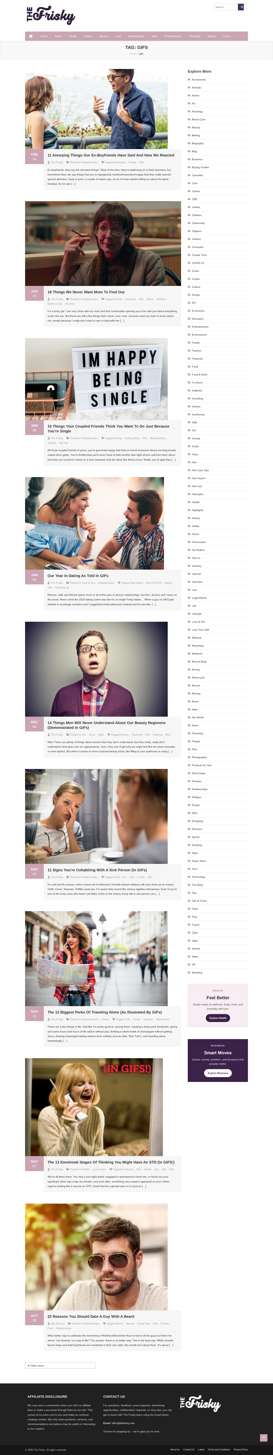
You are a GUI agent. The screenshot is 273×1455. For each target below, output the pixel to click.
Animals (196, 87)
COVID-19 (198, 262)
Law (194, 589)
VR (193, 964)
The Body (197, 884)
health (148, 1169)
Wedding (197, 972)
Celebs (88, 36)
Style (154, 36)
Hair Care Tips (200, 470)
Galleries (197, 390)
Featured (197, 358)
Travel (226, 36)
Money (196, 669)
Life (194, 605)
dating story (132, 438)
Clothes (196, 239)
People (196, 741)
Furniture (197, 382)
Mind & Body (199, 661)
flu (124, 877)
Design (196, 294)
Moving (196, 693)
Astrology (197, 111)
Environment (199, 334)
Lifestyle (197, 613)
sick (150, 877)
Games (196, 406)
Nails (195, 709)
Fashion (196, 350)
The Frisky (57, 162)
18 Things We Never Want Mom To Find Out (86, 292)
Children (197, 215)
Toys (194, 916)
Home (44, 36)
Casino (196, 191)
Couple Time (199, 254)
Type (195, 932)
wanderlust (162, 1019)
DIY (194, 302)
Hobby (195, 526)
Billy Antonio (58, 1323)
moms (150, 299)
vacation (148, 1019)
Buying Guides (200, 167)
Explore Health (217, 1018)
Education (198, 318)
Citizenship (198, 223)
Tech (194, 868)
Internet (196, 573)
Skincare (197, 829)
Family (196, 342)
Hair (194, 462)
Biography (198, 143)
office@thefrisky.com (123, 1423)
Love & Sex (88, 582)
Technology (198, 876)
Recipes (196, 781)
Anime (195, 95)
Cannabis (197, 175)
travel (136, 1019)
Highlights (197, 510)
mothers (161, 299)
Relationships (136, 36)
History (196, 518)
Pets (194, 749)
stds (171, 1169)
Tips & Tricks (199, 900)
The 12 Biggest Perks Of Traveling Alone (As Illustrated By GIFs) (105, 1012)
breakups (120, 162)
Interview (197, 581)
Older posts (37, 1365)
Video (195, 956)
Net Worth (198, 717)
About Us (175, 1449)
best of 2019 (153, 582)
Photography (199, 757)
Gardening (198, 414)
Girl (84, 734)
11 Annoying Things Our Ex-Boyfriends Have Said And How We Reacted (111, 155)
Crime (195, 270)
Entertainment (173, 36)
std (164, 1169)
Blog (194, 151)
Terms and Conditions (219, 1449)
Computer (198, 246)
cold (117, 877)
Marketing (198, 645)
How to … (197, 557)
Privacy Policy (241, 1449)
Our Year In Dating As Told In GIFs (78, 576)
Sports (195, 837)
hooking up (62, 587)
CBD (194, 199)
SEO (194, 813)
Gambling (197, 398)
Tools (195, 908)
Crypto (196, 278)
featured (130, 299)
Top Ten (63, 442)
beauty (125, 734)
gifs (141, 162)
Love (118, 36)
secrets (70, 303)
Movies (104, 36)
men (168, 734)
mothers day (55, 303)
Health (73, 36)
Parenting (194, 36)
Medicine (197, 653)
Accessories (199, 79)
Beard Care (198, 119)
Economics (198, 310)
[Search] (241, 7)
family (118, 299)
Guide (195, 446)
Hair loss (197, 486)
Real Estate (198, 773)
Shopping (197, 821)
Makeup (196, 637)
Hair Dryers (198, 478)
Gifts (194, 422)
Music (195, 701)
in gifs (141, 877)
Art (193, 103)
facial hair (143, 1323)
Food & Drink (199, 374)
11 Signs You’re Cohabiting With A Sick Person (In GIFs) (97, 870)
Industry (196, 565)
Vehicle (196, 948)
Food (195, 366)
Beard (119, 1323)
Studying (197, 844)
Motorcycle (198, 677)
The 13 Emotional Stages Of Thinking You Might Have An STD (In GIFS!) (111, 1162)
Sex (157, 1169)
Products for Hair (202, 765)
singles (52, 442)
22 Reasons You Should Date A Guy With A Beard (91, 1316)
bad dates (137, 582)
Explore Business (218, 1073)
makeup (157, 734)
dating (132, 162)
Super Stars (199, 860)
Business (197, 159)
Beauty (196, 127)
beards (130, 1323)
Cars (194, 183)
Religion (196, 797)
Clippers (197, 231)
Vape (195, 940)
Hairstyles (197, 494)
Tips (194, 892)
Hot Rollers (198, 549)
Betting (196, 135)
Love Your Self (200, 629)
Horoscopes (199, 542)
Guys (92, 734)
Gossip (196, 438)
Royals (212, 36)
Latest (201, 1449)
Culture (196, 286)
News (58, 36)
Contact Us (188, 1449)
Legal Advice (199, 597)
